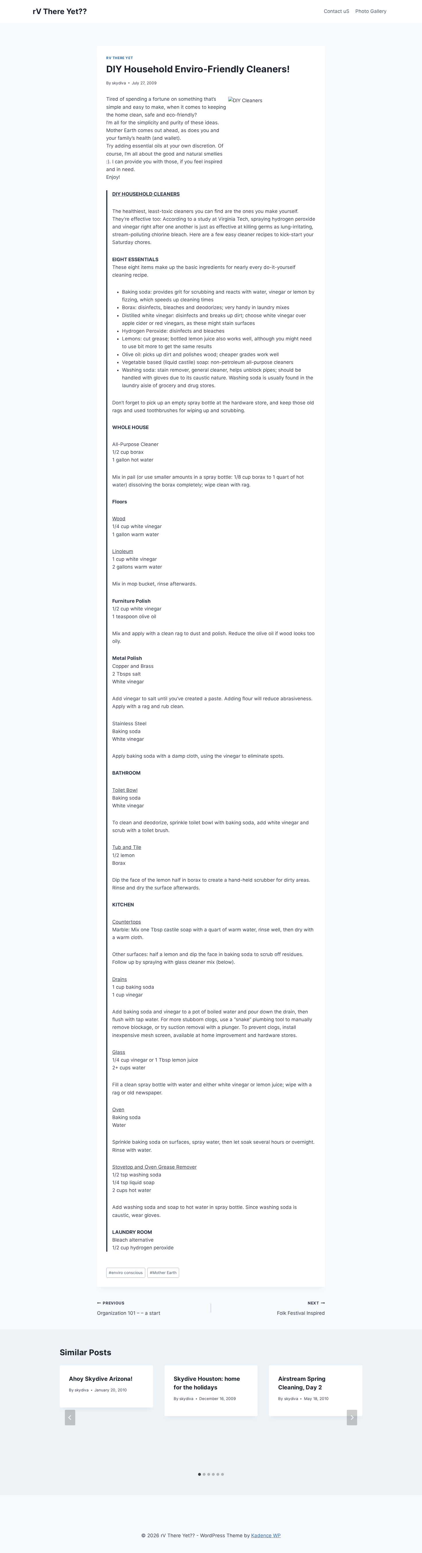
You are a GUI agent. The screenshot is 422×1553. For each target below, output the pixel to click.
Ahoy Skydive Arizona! (100, 1378)
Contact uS (336, 11)
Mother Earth (163, 1272)
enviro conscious (126, 1272)
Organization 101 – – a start (128, 1308)
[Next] (352, 1417)
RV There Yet (119, 58)
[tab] (199, 1474)
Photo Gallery (370, 11)
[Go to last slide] (70, 1417)
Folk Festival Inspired (301, 1308)
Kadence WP (266, 1535)
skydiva (119, 83)
